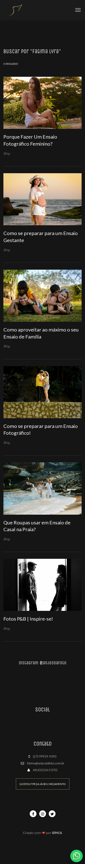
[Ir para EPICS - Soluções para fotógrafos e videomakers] (42, 833)
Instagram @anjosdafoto (42, 662)
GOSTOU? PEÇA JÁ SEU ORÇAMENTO (42, 784)
